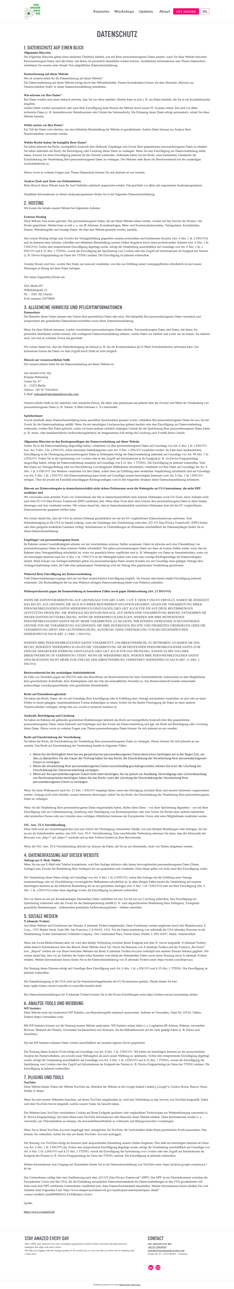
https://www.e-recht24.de (39, 1212)
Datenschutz (124, 1285)
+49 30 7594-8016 (157, 1247)
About (164, 11)
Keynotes (101, 11)
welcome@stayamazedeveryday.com (56, 394)
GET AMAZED (186, 11)
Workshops (124, 11)
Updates (146, 11)
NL (205, 11)
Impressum (135, 1285)
